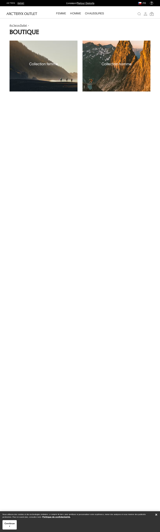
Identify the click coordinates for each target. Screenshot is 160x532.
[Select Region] (140, 3)
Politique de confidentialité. (56, 517)
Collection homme (116, 64)
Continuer (10, 524)
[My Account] (145, 14)
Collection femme (43, 64)
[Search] (139, 14)
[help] (152, 3)
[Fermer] (156, 514)
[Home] (21, 13)
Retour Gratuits (85, 3)
